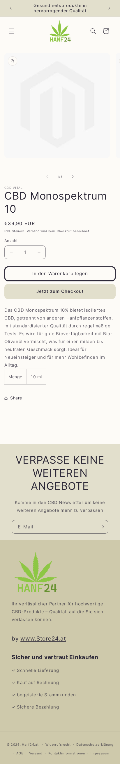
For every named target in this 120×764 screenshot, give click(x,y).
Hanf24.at (30, 744)
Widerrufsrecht (58, 745)
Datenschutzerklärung (94, 745)
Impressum (100, 753)
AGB (19, 753)
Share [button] (16, 397)
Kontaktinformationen (66, 753)
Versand (33, 231)
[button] (11, 31)
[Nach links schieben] (47, 176)
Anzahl (10, 240)
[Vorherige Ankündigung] (10, 8)
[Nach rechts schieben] (72, 176)
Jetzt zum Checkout (60, 291)
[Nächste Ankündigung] (109, 8)
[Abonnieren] (101, 527)
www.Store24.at (43, 638)
